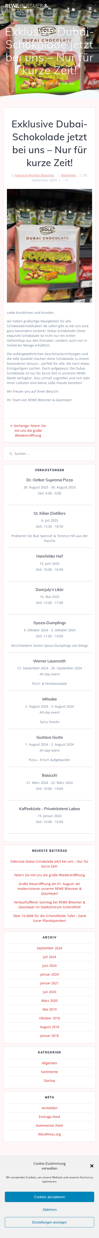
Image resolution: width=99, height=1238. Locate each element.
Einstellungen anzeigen (49, 1222)
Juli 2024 (49, 957)
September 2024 (49, 948)
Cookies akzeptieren (49, 1197)
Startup (49, 1080)
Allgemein (68, 175)
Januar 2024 (49, 974)
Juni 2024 (49, 965)
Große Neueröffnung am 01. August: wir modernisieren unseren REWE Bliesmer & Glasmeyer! (49, 889)
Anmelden (50, 1108)
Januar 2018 (49, 1035)
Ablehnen (50, 1210)
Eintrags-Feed (49, 1116)
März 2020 (49, 1000)
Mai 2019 (50, 1009)
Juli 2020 (49, 992)
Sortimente (49, 1072)
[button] (92, 1166)
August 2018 (49, 1027)
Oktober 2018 (49, 1018)
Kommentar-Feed (49, 1125)
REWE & (26, 8)
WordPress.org (49, 1134)
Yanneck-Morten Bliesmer (34, 175)
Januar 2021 (49, 983)
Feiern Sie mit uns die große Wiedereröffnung (49, 875)
